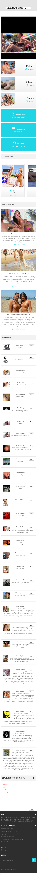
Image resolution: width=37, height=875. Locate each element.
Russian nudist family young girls (9, 831)
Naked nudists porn (6, 841)
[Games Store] (18, 8)
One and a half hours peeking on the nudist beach (18, 234)
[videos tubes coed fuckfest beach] (13, 176)
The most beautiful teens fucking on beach (12, 839)
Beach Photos (12, 869)
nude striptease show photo (16, 817)
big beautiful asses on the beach (18, 818)
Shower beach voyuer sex (7, 836)
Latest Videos (8, 204)
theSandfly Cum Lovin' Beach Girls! (18, 273)
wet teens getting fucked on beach (21, 822)
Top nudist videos (8, 156)
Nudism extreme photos (7, 828)
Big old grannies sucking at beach (9, 834)
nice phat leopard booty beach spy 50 (18, 314)
